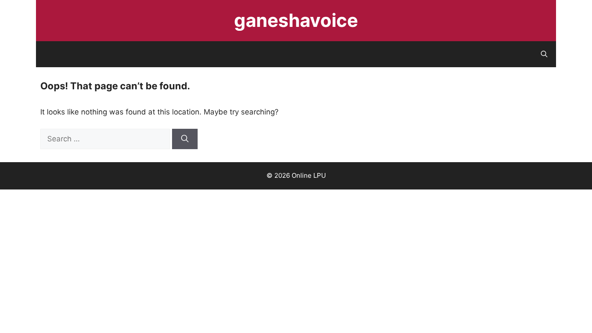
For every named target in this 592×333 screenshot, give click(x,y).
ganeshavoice (296, 20)
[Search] (185, 139)
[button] (544, 54)
